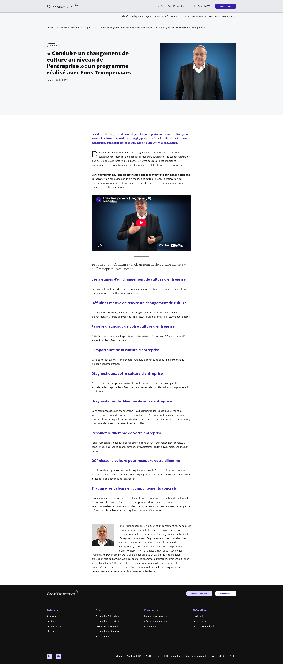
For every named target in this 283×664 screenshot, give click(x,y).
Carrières (51, 621)
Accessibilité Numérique (170, 656)
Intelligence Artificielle (204, 626)
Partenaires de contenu (155, 616)
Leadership (198, 616)
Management (199, 621)
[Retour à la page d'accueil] (62, 5)
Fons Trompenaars (128, 525)
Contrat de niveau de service (200, 656)
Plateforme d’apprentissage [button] (135, 16)
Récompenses (54, 626)
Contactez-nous (225, 6)
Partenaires (151, 610)
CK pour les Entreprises (107, 616)
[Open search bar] (191, 6)
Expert (88, 27)
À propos (51, 616)
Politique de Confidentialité (127, 656)
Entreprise (53, 610)
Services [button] (213, 16)
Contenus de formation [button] (165, 16)
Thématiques (200, 610)
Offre (99, 610)
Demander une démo (199, 593)
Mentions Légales (227, 656)
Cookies (149, 656)
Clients (50, 631)
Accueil (50, 27)
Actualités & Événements (69, 27)
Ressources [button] (227, 16)
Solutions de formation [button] (192, 16)
